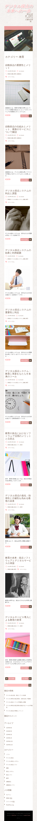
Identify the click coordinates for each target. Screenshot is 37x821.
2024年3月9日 (11, 256)
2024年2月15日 (12, 623)
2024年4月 (9, 728)
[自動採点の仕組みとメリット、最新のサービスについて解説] (17, 145)
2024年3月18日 (12, 71)
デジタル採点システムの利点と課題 (18, 192)
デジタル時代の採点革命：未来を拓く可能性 (18, 699)
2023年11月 (9, 745)
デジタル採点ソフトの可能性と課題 (16, 702)
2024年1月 (9, 738)
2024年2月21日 (12, 504)
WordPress (14, 815)
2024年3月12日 (12, 196)
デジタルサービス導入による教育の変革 (18, 618)
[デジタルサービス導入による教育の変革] (17, 633)
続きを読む (24, 116)
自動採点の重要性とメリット (18, 66)
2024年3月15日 (12, 135)
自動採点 (19, 74)
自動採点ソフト (10, 785)
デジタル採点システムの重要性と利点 (18, 311)
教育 (15, 74)
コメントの (10, 801)
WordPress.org (10, 805)
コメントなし (11, 76)
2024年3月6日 (11, 315)
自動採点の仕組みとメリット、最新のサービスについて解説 (18, 129)
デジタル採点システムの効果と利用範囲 (18, 251)
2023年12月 (9, 741)
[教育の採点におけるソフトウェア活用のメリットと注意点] (17, 452)
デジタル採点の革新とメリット (14, 711)
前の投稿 (11, 678)
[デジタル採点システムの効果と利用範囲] (17, 266)
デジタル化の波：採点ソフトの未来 (16, 695)
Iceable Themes (27, 815)
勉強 (8, 115)
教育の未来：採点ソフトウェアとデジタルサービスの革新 (18, 560)
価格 (12, 74)
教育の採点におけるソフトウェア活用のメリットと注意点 (18, 436)
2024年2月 (9, 734)
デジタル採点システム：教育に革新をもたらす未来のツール (18, 374)
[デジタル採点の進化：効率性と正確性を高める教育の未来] (17, 514)
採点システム (10, 771)
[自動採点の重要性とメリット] (17, 81)
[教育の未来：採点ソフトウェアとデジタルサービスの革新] (17, 574)
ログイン (8, 795)
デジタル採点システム (17, 199)
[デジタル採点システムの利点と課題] (17, 207)
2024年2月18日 (12, 566)
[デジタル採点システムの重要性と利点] (17, 326)
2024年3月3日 (11, 379)
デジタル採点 (10, 758)
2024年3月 (9, 731)
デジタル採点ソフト (11, 764)
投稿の (9, 798)
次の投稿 (25, 678)
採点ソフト (17, 444)
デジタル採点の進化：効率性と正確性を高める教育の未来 (18, 498)
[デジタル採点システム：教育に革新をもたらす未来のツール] (17, 390)
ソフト (8, 754)
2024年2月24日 (12, 442)
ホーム (18, 818)
